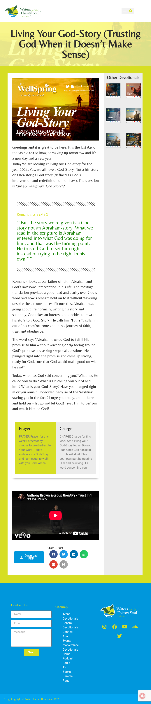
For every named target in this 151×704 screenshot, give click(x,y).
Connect (68, 632)
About (66, 636)
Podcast (68, 658)
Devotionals (70, 649)
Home (66, 654)
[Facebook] (114, 626)
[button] (125, 11)
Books (67, 672)
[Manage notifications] (142, 696)
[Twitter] (119, 635)
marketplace (71, 645)
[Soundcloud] (134, 626)
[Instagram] (104, 626)
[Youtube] (124, 626)
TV (64, 667)
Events (67, 640)
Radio (66, 663)
